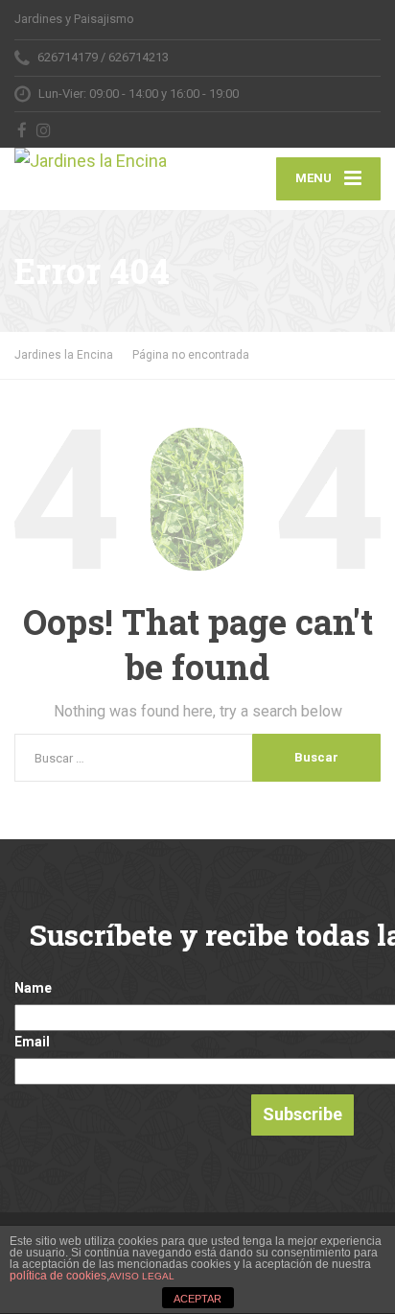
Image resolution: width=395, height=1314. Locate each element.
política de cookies (58, 1275)
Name (33, 988)
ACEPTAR (197, 1298)
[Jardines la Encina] (106, 162)
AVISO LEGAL (141, 1276)
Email (32, 1041)
